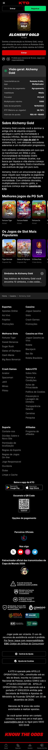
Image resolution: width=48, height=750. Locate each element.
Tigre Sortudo (7, 259)
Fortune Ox (36, 220)
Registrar (35, 8)
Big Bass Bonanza (11, 359)
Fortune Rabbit (22, 220)
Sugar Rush (8, 346)
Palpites (6, 319)
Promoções (8, 324)
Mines (5, 386)
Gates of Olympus (23, 259)
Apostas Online (10, 311)
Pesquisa (30, 417)
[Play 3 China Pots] (39, 248)
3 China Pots (36, 259)
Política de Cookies (35, 392)
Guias (5, 470)
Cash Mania (8, 355)
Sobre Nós (31, 373)
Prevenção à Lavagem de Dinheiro (32, 399)
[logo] (24, 3)
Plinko (5, 390)
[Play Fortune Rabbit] (24, 209)
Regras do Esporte (11, 450)
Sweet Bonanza (10, 342)
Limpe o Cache (10, 474)
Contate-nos (8, 431)
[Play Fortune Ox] (39, 209)
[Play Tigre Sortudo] (9, 248)
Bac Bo (29, 353)
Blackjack (30, 349)
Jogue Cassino (33, 311)
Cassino (13, 296)
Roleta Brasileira (34, 358)
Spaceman (7, 377)
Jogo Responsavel (11, 461)
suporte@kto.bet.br (14, 722)
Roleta (29, 345)
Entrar (12, 8)
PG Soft (4, 223)
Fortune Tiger (7, 220)
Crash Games (33, 319)
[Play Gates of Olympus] (24, 248)
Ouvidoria (7, 466)
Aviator (5, 373)
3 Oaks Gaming (36, 262)
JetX (4, 382)
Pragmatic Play (6, 262)
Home (4, 296)
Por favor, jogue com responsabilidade (23, 640)
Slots (28, 315)
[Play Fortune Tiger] (9, 209)
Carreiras (30, 413)
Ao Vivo (6, 315)
